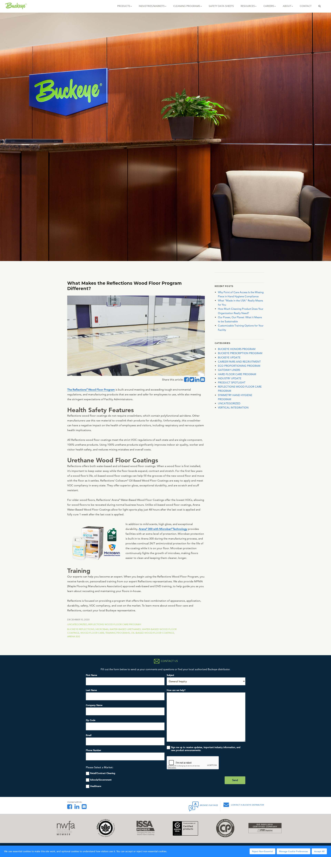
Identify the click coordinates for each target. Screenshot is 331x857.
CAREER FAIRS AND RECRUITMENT (239, 361)
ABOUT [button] (287, 6)
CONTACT (306, 6)
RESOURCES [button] (248, 6)
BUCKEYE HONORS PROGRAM (236, 349)
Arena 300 (73, 636)
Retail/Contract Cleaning (102, 773)
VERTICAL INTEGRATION (233, 407)
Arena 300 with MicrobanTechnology (163, 529)
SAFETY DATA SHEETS (221, 6)
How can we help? (176, 690)
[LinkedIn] (77, 807)
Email (88, 735)
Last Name (91, 690)
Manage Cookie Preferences (293, 851)
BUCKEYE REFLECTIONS (80, 629)
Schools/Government (101, 779)
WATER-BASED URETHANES (125, 629)
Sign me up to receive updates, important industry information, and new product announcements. (205, 749)
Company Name (94, 705)
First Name (91, 675)
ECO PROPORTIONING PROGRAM (239, 365)
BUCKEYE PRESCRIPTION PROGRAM (240, 353)
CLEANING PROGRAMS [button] (186, 6)
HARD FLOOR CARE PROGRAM (237, 374)
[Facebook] (70, 807)
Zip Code (90, 720)
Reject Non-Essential (262, 851)
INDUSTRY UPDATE (229, 378)
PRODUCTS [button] (123, 6)
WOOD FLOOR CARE (92, 632)
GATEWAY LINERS (229, 370)
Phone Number (93, 750)
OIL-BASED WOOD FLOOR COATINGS (152, 632)
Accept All (319, 851)
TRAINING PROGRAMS (117, 632)
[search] (319, 6)
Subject (170, 675)
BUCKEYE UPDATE (229, 357)
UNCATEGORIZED (77, 624)
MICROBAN (102, 629)
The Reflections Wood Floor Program (91, 389)
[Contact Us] (85, 807)
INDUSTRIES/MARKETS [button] (152, 6)
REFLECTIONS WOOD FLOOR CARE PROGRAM (114, 624)
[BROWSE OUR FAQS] (194, 805)
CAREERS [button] (268, 6)
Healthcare (95, 786)
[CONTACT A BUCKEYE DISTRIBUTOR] (227, 805)
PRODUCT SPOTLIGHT (231, 382)
